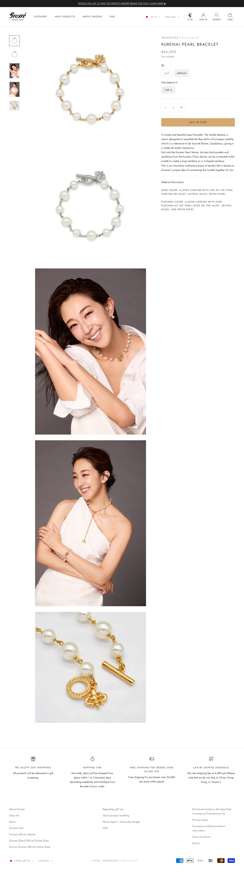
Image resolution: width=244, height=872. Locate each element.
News (12, 822)
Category (40, 16)
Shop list (14, 815)
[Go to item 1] (14, 40)
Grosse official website (22, 834)
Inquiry (196, 843)
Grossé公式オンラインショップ (180, 37)
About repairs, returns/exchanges (121, 822)
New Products (65, 16)
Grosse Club (16, 828)
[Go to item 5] (14, 105)
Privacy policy (200, 820)
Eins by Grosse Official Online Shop (29, 847)
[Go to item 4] (14, 89)
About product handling (116, 815)
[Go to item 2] (14, 54)
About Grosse (92, 16)
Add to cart (198, 122)
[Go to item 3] (14, 70)
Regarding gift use (113, 809)
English (170, 16)
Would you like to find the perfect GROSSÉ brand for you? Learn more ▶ (122, 3)
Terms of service (201, 837)
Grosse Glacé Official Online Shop (29, 840)
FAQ (112, 16)
